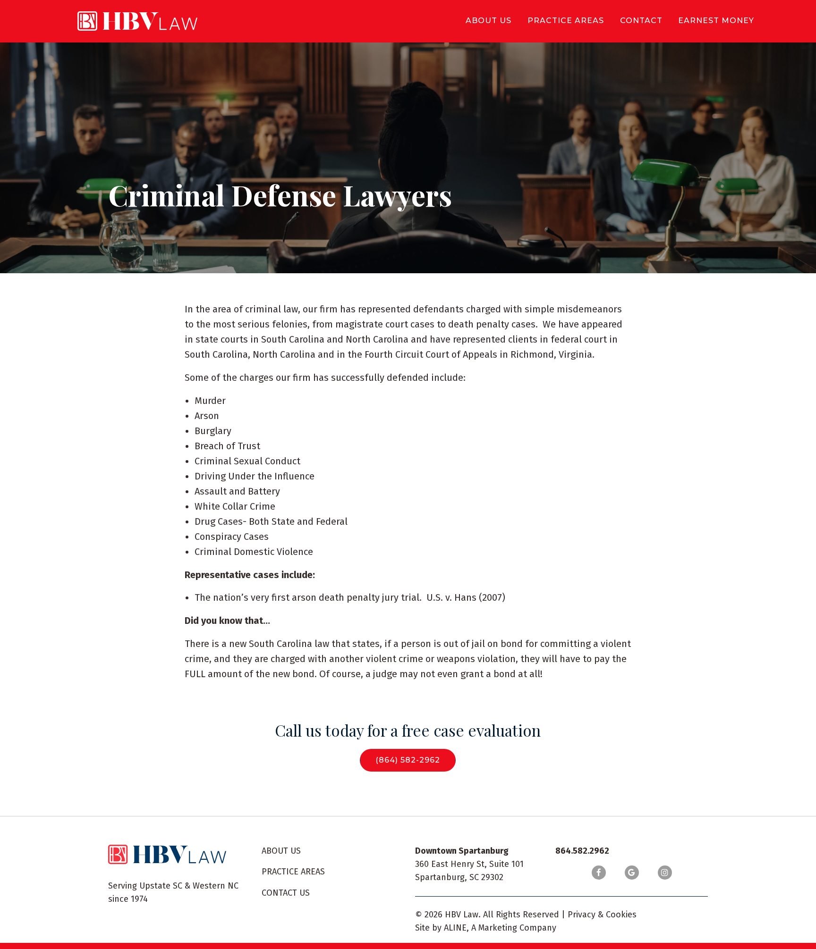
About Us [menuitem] (488, 20)
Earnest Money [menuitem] (716, 20)
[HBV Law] (137, 21)
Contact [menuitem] (641, 20)
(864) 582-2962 (407, 760)
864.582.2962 (582, 851)
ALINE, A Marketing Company (500, 928)
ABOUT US (281, 851)
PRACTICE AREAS (293, 871)
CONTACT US (286, 893)
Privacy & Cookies (602, 914)
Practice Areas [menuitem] (565, 20)
